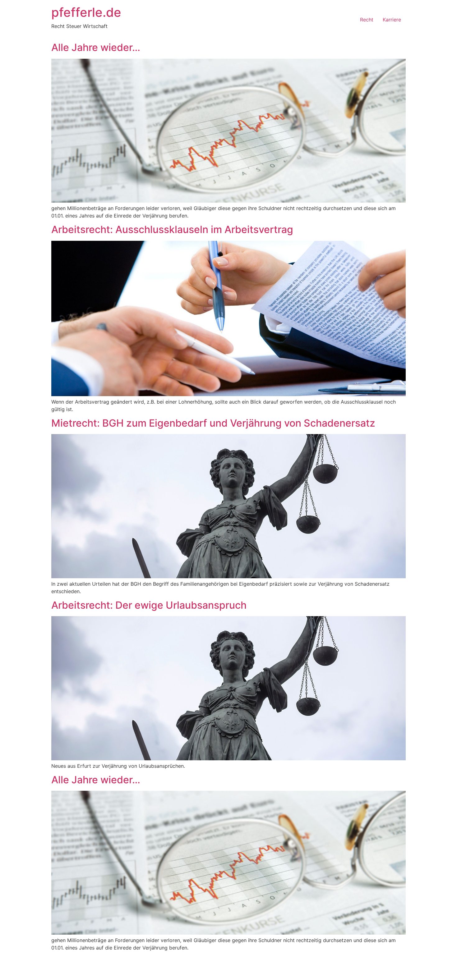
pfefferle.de (86, 12)
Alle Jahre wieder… (95, 47)
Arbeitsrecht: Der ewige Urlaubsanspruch (149, 605)
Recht (366, 19)
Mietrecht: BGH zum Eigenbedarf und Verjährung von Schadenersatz (213, 423)
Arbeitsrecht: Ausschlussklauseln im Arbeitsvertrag (172, 229)
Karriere (392, 19)
